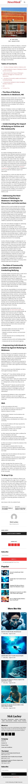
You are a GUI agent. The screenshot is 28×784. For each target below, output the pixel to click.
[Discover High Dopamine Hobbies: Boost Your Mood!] (5, 599)
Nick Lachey (15, 39)
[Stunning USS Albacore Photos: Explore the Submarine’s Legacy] (5, 586)
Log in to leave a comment (14, 533)
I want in (13, 559)
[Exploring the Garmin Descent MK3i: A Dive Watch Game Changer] (5, 592)
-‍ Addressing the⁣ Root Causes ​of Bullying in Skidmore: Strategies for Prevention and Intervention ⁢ (13, 74)
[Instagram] (6, 734)
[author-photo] (2, 633)
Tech (2, 763)
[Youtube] (13, 734)
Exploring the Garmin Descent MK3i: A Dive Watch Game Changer (18, 592)
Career (14, 28)
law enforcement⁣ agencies (16, 309)
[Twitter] (12, 544)
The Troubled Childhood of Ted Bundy (7, 509)
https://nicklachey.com (14, 524)
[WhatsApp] (18, 544)
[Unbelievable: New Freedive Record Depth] (5, 579)
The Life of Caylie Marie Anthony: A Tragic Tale (20, 509)
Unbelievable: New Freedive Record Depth (12, 655)
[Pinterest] (15, 544)
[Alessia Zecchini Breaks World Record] (5, 572)
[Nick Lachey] (14, 517)
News (2, 754)
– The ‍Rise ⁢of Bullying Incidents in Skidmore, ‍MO (14, 67)
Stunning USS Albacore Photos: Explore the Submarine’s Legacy (17, 586)
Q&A (4, 86)
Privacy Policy (16, 562)
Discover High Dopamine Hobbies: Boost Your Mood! (17, 599)
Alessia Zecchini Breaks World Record (11, 631)
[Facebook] (9, 544)
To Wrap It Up (6, 88)
